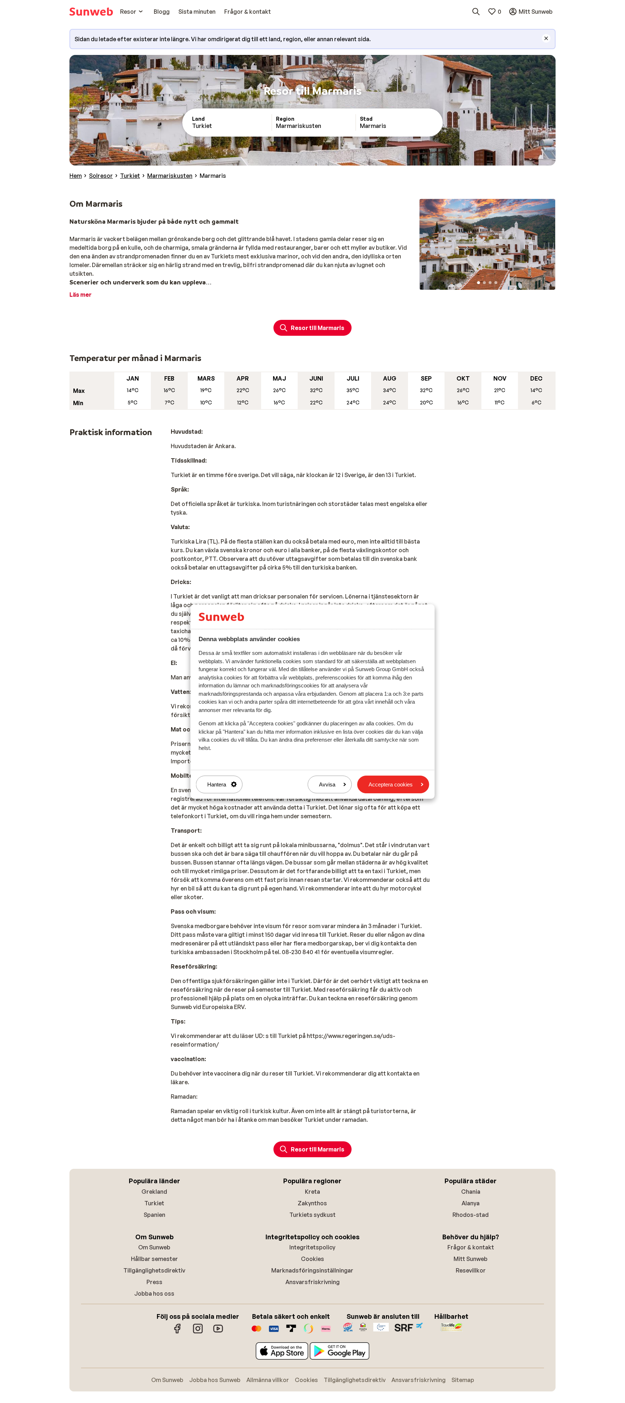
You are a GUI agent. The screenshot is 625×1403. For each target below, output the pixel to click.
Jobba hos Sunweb (215, 1379)
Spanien (154, 1214)
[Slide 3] (490, 282)
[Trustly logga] (291, 1332)
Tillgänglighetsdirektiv (154, 1270)
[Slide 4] (495, 282)
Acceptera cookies (391, 784)
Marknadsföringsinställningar (312, 1270)
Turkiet (154, 1203)
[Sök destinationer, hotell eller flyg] (476, 11)
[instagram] (198, 1332)
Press (154, 1282)
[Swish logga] (308, 1332)
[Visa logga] (274, 1332)
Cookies (312, 1258)
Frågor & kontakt (470, 1247)
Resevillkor (471, 1270)
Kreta (312, 1191)
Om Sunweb (154, 1247)
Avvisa (327, 784)
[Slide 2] (484, 282)
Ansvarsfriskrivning (312, 1282)
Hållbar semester (154, 1258)
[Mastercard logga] (256, 1332)
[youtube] (218, 1332)
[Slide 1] (478, 282)
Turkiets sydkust (312, 1214)
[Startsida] (91, 11)
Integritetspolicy (312, 1247)
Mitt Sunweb (471, 1258)
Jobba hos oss (154, 1293)
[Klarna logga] (326, 1332)
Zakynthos (312, 1203)
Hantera (216, 784)
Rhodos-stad (470, 1214)
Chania (470, 1191)
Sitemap (462, 1379)
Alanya (471, 1203)
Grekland (154, 1191)
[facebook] (177, 1332)
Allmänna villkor (267, 1379)
